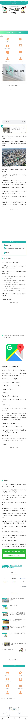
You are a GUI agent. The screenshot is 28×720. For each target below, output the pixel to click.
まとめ (7, 252)
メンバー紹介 (9, 245)
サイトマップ (7, 715)
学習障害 (4, 567)
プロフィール (21, 712)
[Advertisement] (14, 22)
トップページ (7, 712)
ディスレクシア (6, 565)
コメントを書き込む (14, 665)
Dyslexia (12, 565)
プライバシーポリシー (7, 713)
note (21, 715)
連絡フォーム (21, 713)
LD (16, 565)
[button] (22, 581)
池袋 (9, 567)
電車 (13, 567)
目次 (13, 241)
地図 (20, 565)
